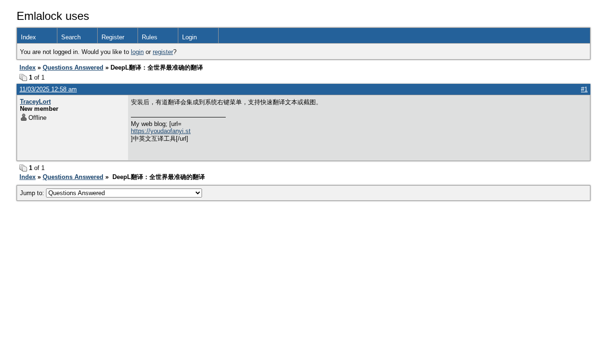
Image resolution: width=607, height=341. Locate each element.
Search (71, 37)
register (163, 51)
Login (189, 37)
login (137, 51)
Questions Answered (73, 67)
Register (112, 37)
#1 (584, 89)
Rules (149, 37)
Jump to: (33, 193)
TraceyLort (35, 101)
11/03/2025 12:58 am (48, 89)
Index (28, 37)
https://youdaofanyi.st (161, 131)
